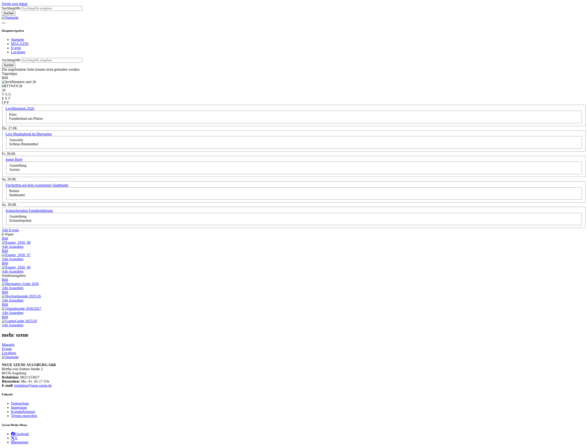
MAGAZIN (20, 44)
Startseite (17, 40)
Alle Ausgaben (12, 247)
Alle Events (10, 230)
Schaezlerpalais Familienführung (29, 211)
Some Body (14, 159)
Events (16, 48)
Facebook (22, 434)
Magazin (8, 345)
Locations (18, 52)
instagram (21, 442)
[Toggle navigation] (4, 23)
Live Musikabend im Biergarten (29, 134)
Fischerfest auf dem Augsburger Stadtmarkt (37, 185)
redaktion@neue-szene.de (33, 385)
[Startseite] (10, 18)
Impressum (19, 407)
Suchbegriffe (11, 8)
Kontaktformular (23, 412)
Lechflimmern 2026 (20, 108)
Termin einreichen (24, 416)
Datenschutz (20, 403)
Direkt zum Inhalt (14, 4)
